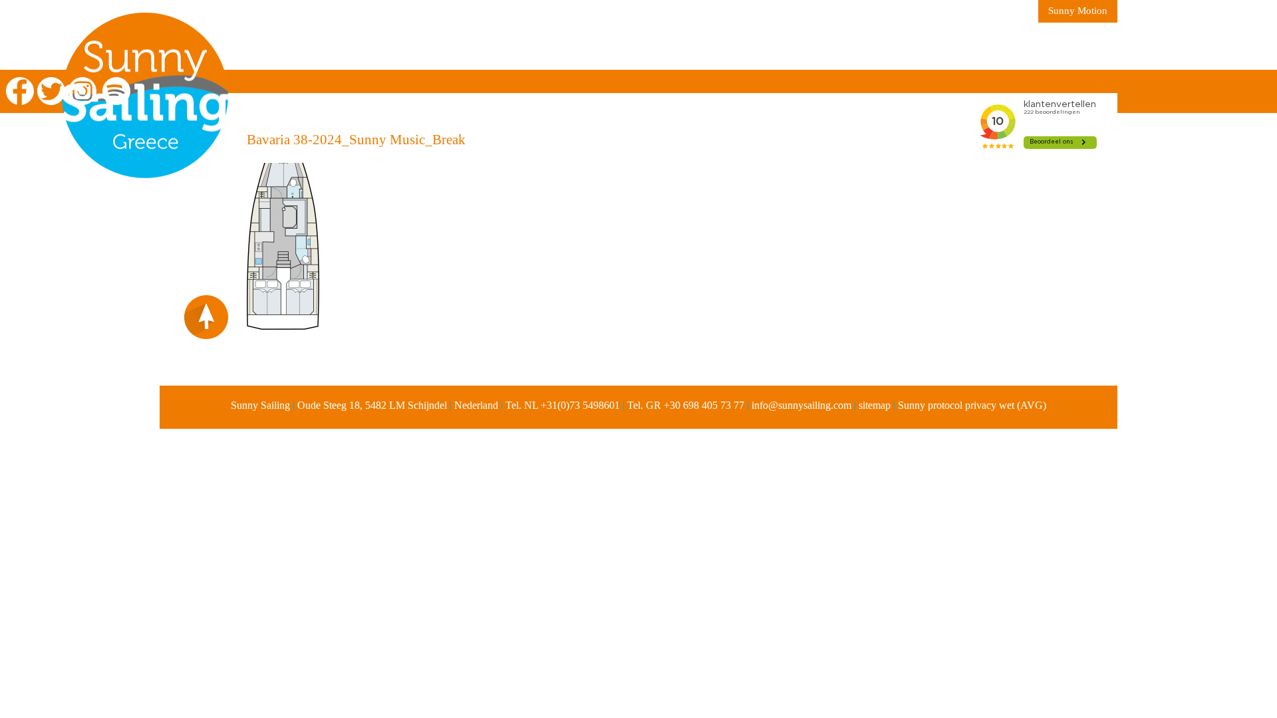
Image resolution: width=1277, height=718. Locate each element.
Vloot (589, 46)
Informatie (512, 46)
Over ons (426, 46)
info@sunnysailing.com (801, 405)
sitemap (875, 405)
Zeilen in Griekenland (308, 46)
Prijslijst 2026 (676, 46)
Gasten (765, 46)
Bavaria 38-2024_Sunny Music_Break (356, 139)
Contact (837, 46)
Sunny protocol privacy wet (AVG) (972, 405)
